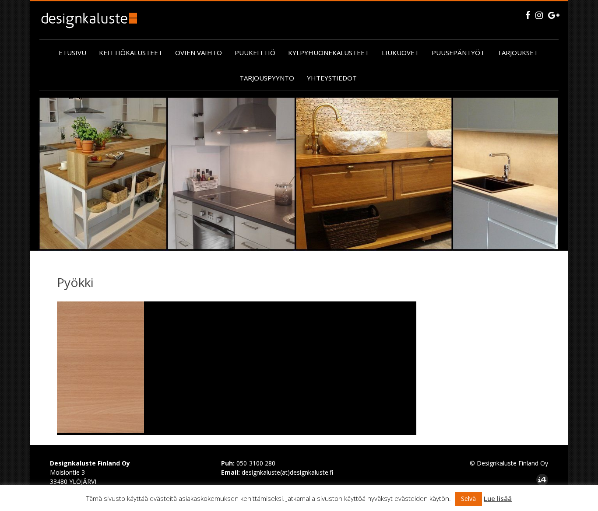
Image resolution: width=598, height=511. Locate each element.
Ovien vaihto (198, 52)
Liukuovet (400, 52)
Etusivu (72, 52)
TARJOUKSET (517, 52)
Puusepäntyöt (458, 52)
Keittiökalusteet (130, 52)
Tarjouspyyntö (266, 78)
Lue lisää (498, 498)
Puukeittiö (255, 52)
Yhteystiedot (332, 78)
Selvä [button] (468, 498)
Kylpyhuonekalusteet (328, 52)
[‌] (527, 15)
